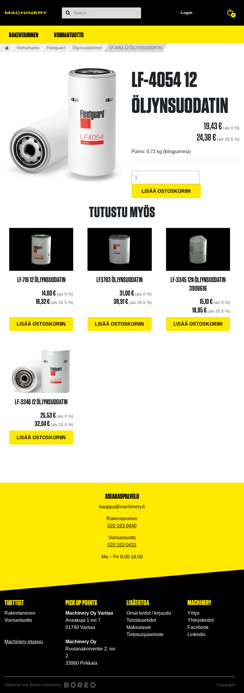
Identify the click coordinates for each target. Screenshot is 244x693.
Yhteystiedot (200, 620)
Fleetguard (56, 48)
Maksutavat (138, 627)
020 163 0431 (122, 544)
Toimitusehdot (141, 620)
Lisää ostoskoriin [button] (41, 324)
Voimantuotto (28, 48)
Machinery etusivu (23, 641)
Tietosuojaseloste (145, 634)
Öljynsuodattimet (87, 48)
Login (187, 12)
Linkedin (196, 634)
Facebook (198, 627)
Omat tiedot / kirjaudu (148, 613)
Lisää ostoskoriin (166, 191)
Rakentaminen (19, 613)
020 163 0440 (122, 525)
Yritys (193, 613)
